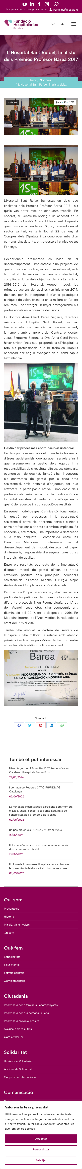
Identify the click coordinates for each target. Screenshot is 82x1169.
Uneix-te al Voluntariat (18, 1061)
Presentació (11, 908)
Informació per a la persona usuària (26, 1013)
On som (9, 932)
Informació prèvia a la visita (21, 1021)
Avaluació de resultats (18, 1029)
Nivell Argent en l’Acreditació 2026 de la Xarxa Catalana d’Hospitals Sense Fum (38, 770)
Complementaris (14, 981)
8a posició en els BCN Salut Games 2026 (35, 830)
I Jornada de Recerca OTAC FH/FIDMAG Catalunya (35, 789)
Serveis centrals (14, 973)
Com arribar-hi (13, 1037)
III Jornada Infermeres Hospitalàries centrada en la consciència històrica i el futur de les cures (39, 866)
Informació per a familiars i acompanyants (31, 1005)
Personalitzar (41, 1149)
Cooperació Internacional (20, 1077)
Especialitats (12, 957)
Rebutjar (41, 1160)
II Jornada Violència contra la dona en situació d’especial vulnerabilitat (38, 847)
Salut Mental (12, 965)
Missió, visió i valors (17, 924)
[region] (41, 1135)
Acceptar (41, 1138)
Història (9, 916)
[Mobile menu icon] (74, 24)
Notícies (12, 102)
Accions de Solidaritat (18, 1069)
